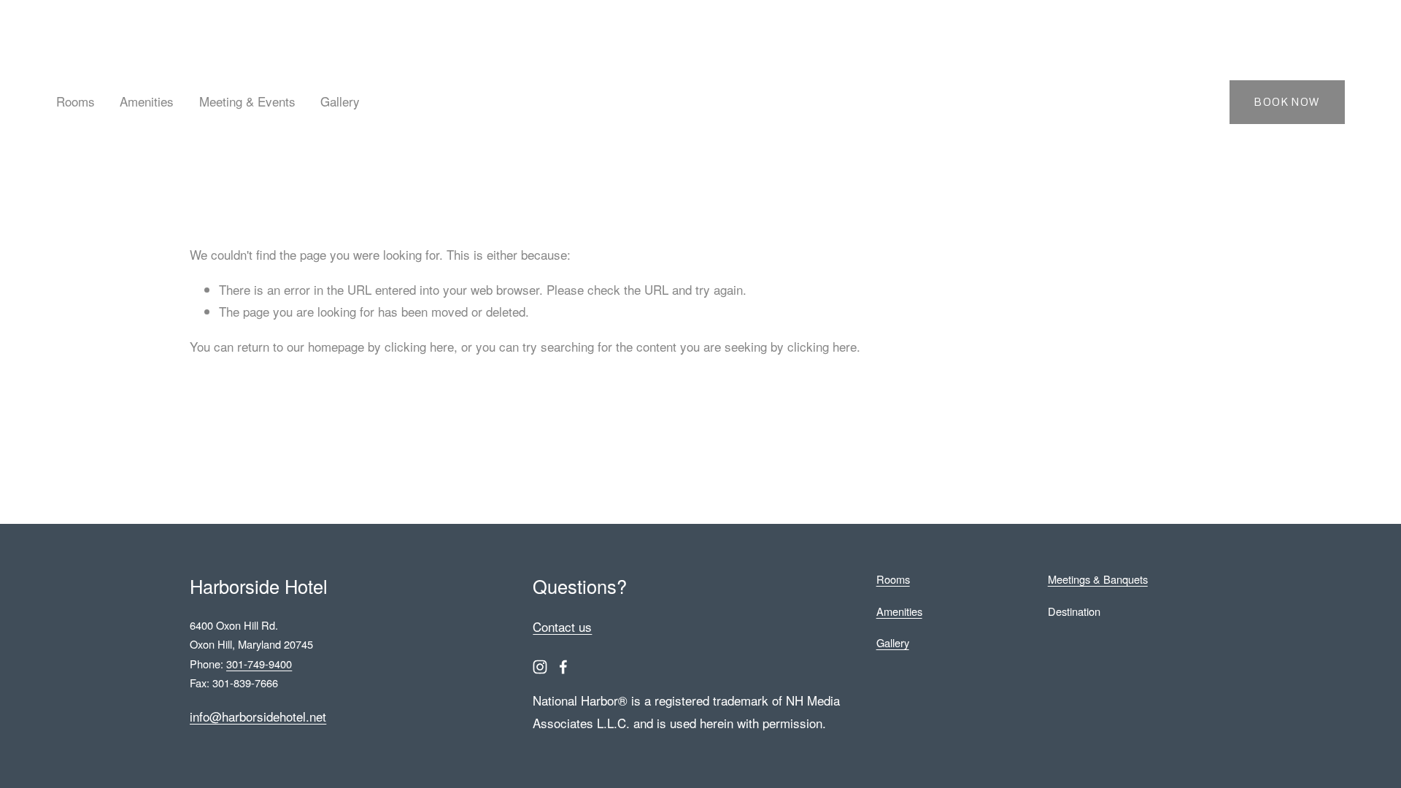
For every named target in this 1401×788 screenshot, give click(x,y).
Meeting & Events (247, 101)
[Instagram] (540, 667)
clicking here (419, 346)
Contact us (562, 626)
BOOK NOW (1287, 102)
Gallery (340, 101)
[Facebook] (563, 667)
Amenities (147, 101)
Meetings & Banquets (1098, 579)
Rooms (75, 101)
